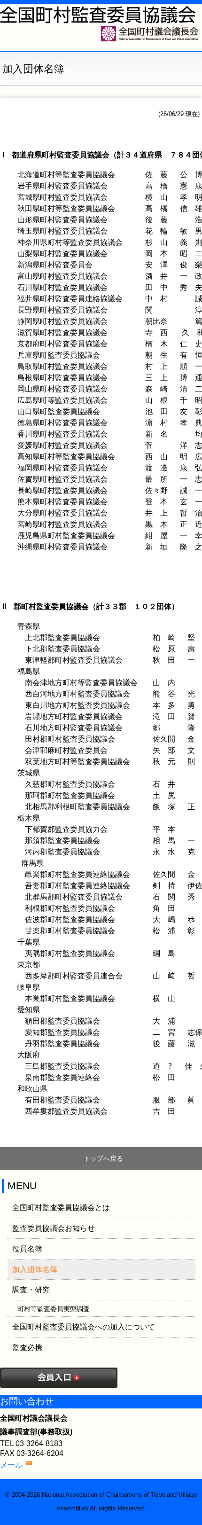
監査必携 (27, 1348)
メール (11, 1465)
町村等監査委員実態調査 (53, 1309)
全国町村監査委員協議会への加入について (83, 1327)
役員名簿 (27, 1249)
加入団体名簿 (34, 1270)
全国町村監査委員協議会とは (61, 1208)
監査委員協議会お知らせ (53, 1228)
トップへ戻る (103, 1158)
